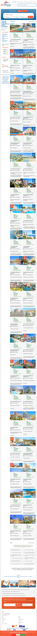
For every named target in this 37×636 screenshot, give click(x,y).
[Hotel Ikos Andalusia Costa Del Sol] (16, 27)
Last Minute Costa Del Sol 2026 (29, 558)
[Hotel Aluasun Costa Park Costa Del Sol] (29, 260)
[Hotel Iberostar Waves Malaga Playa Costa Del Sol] (29, 105)
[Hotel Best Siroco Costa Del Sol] (29, 208)
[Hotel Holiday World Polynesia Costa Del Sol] (16, 260)
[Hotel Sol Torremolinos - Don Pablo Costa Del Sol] (29, 27)
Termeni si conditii (4, 615)
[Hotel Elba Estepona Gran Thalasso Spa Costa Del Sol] (16, 131)
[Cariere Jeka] (31, 584)
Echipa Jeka (3, 618)
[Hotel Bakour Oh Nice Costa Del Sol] (29, 493)
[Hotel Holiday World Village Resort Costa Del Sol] (29, 364)
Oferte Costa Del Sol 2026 (16, 552)
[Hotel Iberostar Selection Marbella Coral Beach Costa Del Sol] (29, 79)
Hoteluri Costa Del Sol (16, 549)
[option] (18, 576)
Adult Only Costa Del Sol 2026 (17, 558)
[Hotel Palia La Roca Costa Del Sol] (16, 389)
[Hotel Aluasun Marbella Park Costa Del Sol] (16, 286)
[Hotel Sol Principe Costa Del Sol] (16, 157)
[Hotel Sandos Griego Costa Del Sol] (29, 312)
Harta (19, 67)
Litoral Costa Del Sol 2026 (29, 549)
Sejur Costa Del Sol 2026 (29, 563)
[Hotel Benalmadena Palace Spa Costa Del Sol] (29, 183)
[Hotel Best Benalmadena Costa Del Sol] (29, 234)
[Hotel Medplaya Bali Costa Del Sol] (29, 338)
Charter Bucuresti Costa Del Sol (5, 34)
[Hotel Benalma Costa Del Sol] (29, 157)
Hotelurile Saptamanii (4, 586)
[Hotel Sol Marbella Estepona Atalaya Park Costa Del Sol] (29, 441)
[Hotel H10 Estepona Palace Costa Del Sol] (29, 53)
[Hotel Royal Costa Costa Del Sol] (16, 441)
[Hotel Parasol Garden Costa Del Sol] (16, 415)
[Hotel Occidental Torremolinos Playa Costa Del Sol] (29, 131)
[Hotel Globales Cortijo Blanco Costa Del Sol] (16, 519)
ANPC (19, 623)
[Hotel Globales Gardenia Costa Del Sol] (29, 467)
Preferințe (18, 634)
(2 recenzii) (18, 174)
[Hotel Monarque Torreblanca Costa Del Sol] (16, 208)
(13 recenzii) (3, 30)
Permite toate (22, 634)
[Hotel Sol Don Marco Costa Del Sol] (16, 105)
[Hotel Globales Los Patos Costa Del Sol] (29, 519)
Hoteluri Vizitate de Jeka (14, 586)
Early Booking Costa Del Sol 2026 (16, 555)
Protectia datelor (20, 619)
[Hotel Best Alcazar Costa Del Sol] (16, 493)
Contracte (19, 618)
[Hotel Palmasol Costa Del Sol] (29, 389)
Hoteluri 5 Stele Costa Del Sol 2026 (30, 555)
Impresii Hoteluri (21, 586)
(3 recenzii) (31, 226)
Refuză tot (14, 634)
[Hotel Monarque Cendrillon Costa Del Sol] (16, 183)
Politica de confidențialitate (22, 632)
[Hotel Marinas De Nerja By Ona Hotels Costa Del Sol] (16, 338)
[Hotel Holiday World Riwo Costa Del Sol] (29, 286)
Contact (3, 622)
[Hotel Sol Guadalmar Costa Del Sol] (16, 79)
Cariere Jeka (29, 586)
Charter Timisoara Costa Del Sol (5, 41)
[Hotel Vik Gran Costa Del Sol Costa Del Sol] (16, 467)
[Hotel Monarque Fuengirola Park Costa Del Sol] (16, 364)
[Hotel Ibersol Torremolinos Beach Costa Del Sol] (16, 312)
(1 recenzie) (31, 149)
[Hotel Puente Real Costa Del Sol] (29, 415)
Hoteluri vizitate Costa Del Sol (17, 563)
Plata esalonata (20, 622)
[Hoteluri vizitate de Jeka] (14, 584)
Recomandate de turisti (5, 61)
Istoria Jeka (3, 619)
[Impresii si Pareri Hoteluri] (23, 584)
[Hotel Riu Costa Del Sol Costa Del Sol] (16, 53)
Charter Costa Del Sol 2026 (29, 552)
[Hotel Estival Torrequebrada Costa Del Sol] (16, 234)
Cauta (30, 16)
